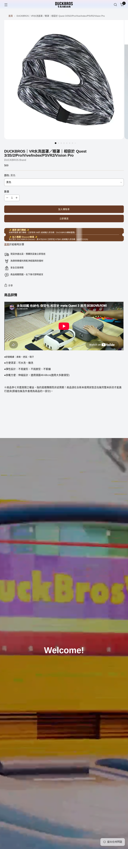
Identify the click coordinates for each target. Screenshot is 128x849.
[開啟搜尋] (115, 5)
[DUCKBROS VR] (64, 4)
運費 (6, 244)
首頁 (10, 16)
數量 (6, 191)
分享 (10, 285)
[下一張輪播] (121, 427)
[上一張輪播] (114, 427)
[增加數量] (16, 198)
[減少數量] (7, 198)
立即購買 (64, 218)
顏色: (9, 175)
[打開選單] (6, 5)
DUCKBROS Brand (15, 160)
